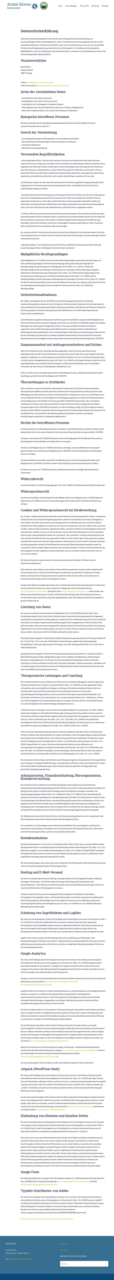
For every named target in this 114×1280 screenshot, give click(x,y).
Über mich (84, 6)
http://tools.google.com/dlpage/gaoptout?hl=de (49, 1041)
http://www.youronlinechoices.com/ (75, 591)
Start (60, 6)
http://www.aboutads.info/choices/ (34, 591)
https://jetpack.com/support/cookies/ (50, 1109)
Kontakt (105, 6)
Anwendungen (71, 6)
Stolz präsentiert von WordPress (43, 1277)
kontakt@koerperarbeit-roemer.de (39, 82)
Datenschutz (64, 1250)
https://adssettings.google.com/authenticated (39, 1184)
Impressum (64, 1244)
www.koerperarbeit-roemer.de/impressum (53, 85)
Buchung (95, 6)
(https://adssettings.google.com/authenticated (39, 1056)
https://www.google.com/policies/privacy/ (73, 1181)
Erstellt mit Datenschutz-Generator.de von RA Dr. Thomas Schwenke (47, 1219)
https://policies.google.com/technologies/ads (80, 1050)
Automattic (79, 1277)
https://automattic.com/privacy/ (80, 1106)
